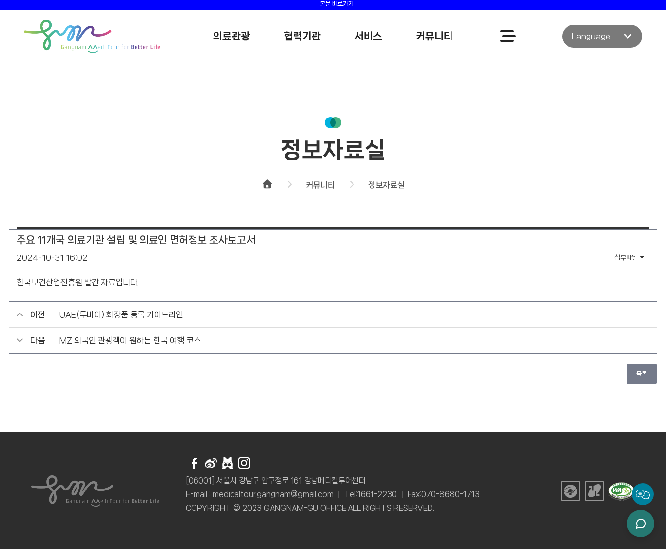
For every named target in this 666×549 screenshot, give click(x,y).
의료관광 (231, 36)
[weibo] (211, 463)
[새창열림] (570, 494)
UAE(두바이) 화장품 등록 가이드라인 (121, 314)
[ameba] (227, 463)
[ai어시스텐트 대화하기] (640, 523)
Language (591, 36)
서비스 (368, 36)
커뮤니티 (434, 36)
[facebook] (194, 463)
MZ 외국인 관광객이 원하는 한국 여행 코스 (130, 340)
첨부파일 (626, 257)
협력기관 (302, 36)
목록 (641, 374)
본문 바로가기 (336, 3)
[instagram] (244, 463)
